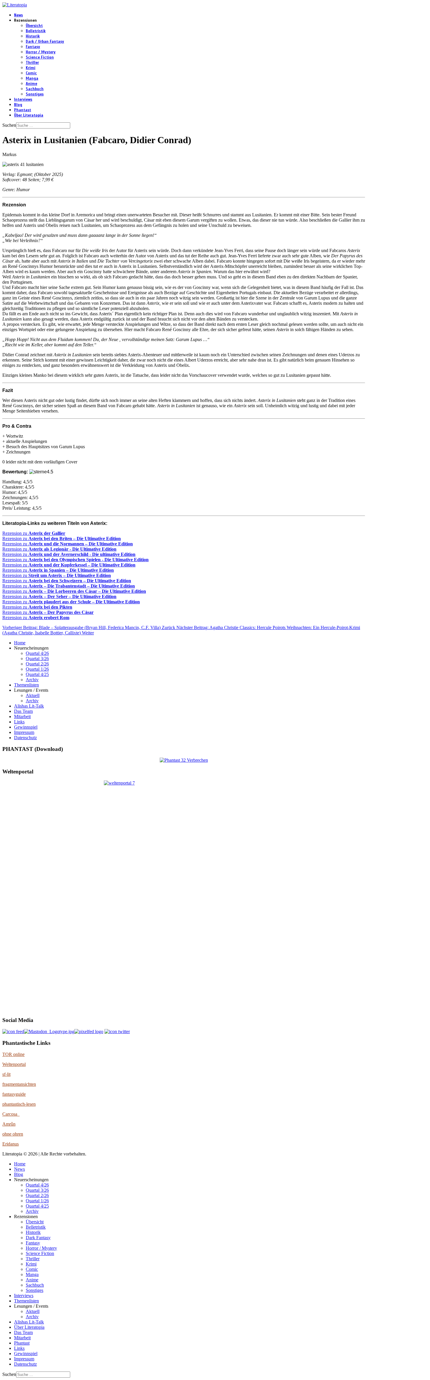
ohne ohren (12, 1133)
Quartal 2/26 (37, 663)
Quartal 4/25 (37, 674)
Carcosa (11, 1114)
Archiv (32, 679)
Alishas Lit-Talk (29, 705)
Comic (31, 73)
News (18, 15)
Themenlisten (26, 684)
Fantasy (33, 46)
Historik (33, 36)
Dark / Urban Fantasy (45, 41)
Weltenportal (14, 1064)
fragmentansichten (19, 1084)
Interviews (23, 99)
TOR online (13, 1054)
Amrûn (9, 1124)
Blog (18, 104)
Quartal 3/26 (37, 658)
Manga (32, 78)
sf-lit (6, 1074)
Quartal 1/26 (37, 669)
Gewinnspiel (25, 727)
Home (19, 642)
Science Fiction (40, 57)
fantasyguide (14, 1094)
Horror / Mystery (41, 52)
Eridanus (10, 1143)
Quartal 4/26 (37, 653)
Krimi (30, 68)
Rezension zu (33, 533)
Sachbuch (35, 89)
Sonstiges (35, 94)
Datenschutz (25, 737)
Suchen (9, 125)
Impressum (24, 732)
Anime (31, 83)
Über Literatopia (28, 115)
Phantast (22, 110)
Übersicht (34, 25)
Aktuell (32, 695)
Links (19, 721)
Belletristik (36, 31)
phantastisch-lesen (19, 1104)
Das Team (23, 711)
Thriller (32, 62)
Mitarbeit (22, 716)
